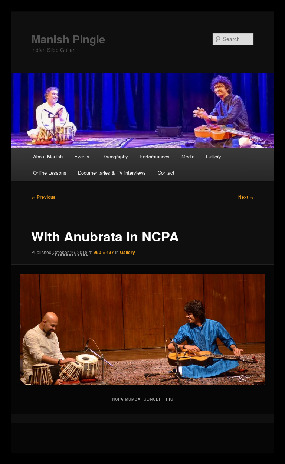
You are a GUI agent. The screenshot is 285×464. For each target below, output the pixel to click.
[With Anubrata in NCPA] (142, 329)
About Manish (48, 156)
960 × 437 (104, 252)
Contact (166, 172)
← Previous (43, 197)
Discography (114, 156)
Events (81, 156)
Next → (246, 197)
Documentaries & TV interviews (112, 172)
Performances (155, 156)
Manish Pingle (68, 39)
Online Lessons (49, 172)
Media (187, 156)
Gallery (213, 156)
